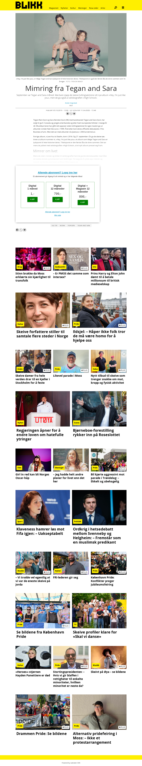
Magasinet (53, 8)
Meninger (82, 8)
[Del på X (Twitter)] (70, 113)
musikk (62, 225)
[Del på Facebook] (67, 113)
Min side (57, 215)
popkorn (71, 225)
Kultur (73, 8)
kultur (54, 225)
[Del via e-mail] (74, 113)
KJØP (32, 199)
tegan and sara (83, 225)
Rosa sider (93, 8)
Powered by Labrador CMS (71, 763)
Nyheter (64, 8)
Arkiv (103, 8)
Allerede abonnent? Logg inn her (57, 172)
